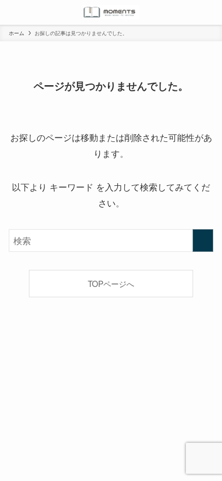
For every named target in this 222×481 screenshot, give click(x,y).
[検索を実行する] (203, 240)
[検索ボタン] (209, 12)
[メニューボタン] (12, 12)
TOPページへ (111, 283)
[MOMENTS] (111, 12)
